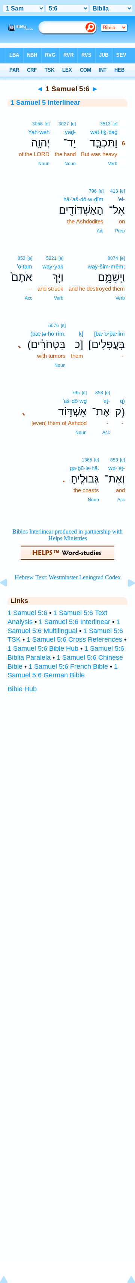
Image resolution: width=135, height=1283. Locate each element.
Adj (100, 231)
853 (22, 258)
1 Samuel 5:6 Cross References (74, 639)
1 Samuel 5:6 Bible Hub (43, 648)
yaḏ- (70, 132)
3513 (105, 124)
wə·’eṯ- (116, 468)
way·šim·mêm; (106, 266)
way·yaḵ (52, 266)
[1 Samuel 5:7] (125, 599)
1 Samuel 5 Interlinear (45, 102)
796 (93, 191)
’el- (121, 199)
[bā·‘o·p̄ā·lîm (109, 333)
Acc (28, 298)
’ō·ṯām (24, 266)
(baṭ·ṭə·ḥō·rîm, (48, 333)
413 (114, 191)
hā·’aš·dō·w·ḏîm (83, 199)
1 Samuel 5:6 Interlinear (74, 622)
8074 (113, 258)
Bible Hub (22, 689)
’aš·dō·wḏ (75, 401)
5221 (51, 258)
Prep (120, 231)
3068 (37, 124)
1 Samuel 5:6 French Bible (68, 666)
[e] (114, 124)
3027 (63, 124)
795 (76, 392)
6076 (53, 325)
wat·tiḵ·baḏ (103, 132)
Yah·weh (39, 132)
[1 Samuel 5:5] (9, 599)
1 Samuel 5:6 (27, 613)
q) (122, 401)
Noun (70, 163)
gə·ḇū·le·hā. (84, 468)
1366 (87, 460)
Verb (112, 163)
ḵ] (81, 333)
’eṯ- (106, 401)
